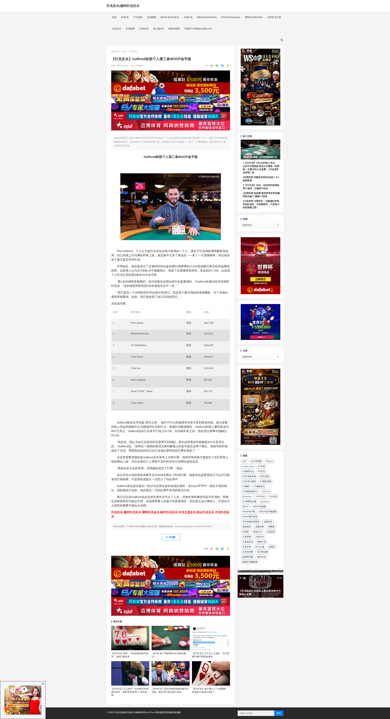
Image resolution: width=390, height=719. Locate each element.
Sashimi (265, 501)
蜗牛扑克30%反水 (170, 17)
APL (244, 461)
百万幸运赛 (262, 552)
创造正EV (257, 531)
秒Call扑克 (158, 28)
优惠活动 (268, 521)
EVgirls (269, 461)
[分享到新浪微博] (211, 65)
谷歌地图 (177, 712)
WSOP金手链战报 (268, 511)
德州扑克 (261, 542)
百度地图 (168, 712)
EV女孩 (261, 466)
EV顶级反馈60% (250, 491)
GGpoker (247, 496)
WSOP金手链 (248, 511)
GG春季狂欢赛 (249, 501)
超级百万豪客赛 (249, 562)
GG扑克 (273, 496)
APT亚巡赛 (256, 461)
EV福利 (245, 486)
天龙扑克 (116, 28)
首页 (114, 17)
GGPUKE (260, 496)
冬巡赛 (245, 531)
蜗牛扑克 (261, 557)
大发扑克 (188, 17)
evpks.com (248, 466)
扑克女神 (246, 547)
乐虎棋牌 (151, 17)
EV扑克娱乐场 (249, 476)
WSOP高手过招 (249, 516)
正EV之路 (259, 547)
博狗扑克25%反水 (254, 17)
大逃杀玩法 (247, 542)
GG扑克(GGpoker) (230, 17)
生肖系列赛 (247, 552)
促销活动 (246, 526)
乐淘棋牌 (130, 28)
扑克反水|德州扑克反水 (123, 5)
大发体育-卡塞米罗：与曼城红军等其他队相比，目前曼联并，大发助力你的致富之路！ (261, 204)
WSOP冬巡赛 (259, 506)
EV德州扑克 (248, 471)
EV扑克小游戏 (249, 481)
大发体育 (270, 531)
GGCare (266, 491)
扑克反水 (134, 51)
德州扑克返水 (122, 66)
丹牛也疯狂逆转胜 (250, 521)
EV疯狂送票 (265, 481)
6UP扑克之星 (274, 17)
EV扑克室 (264, 476)
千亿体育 (137, 17)
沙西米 (272, 547)
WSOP (245, 506)
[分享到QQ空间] (228, 65)
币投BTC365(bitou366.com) (198, 28)
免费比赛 (259, 526)
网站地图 (159, 712)
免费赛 (271, 526)
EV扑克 (125, 17)
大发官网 (246, 536)
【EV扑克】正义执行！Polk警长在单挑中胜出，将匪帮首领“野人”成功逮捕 (129, 691)
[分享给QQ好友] (222, 65)
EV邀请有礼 (259, 486)
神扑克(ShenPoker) (207, 17)
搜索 (279, 713)
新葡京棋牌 (174, 28)
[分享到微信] (217, 65)
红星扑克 (144, 28)
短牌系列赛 (247, 557)
